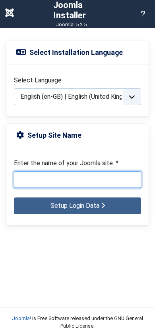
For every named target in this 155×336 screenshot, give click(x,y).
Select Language (38, 80)
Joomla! (21, 318)
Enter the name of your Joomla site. (66, 163)
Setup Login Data (75, 205)
